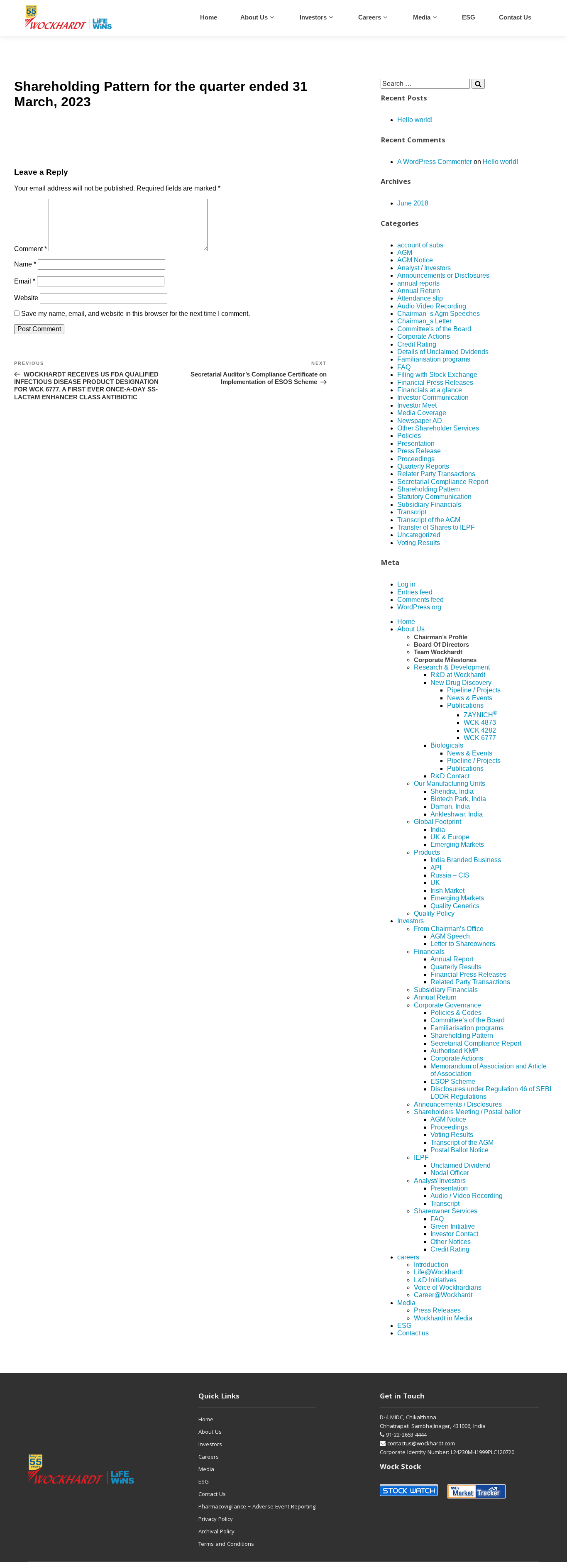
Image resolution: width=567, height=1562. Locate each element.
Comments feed (420, 599)
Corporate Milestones (445, 659)
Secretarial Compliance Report (442, 481)
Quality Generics (454, 905)
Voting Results (418, 542)
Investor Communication (433, 397)
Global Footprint (437, 821)
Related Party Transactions (470, 981)
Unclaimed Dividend (460, 1165)
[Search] (478, 84)
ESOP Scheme (452, 1081)
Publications (465, 705)
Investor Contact (454, 1233)
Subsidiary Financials (429, 504)
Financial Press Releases (435, 382)
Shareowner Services (445, 1211)
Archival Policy (216, 1532)
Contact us (515, 17)
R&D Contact (449, 776)
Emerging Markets (457, 844)
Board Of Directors (441, 644)
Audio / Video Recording (466, 1195)
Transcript (411, 512)
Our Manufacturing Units (449, 783)
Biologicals (446, 745)
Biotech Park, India (458, 798)
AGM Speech (450, 936)
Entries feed (415, 592)
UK (435, 882)
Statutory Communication (434, 496)
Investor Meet (417, 405)
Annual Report (451, 959)
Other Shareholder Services (438, 428)
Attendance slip (420, 298)
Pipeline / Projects (474, 690)
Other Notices (450, 1241)
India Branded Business (465, 859)
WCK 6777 (480, 737)
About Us (254, 17)
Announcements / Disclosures (458, 1104)
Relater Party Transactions (436, 473)
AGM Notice (415, 260)
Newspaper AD (419, 420)
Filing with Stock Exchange (437, 374)
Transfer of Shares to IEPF (436, 527)
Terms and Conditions (226, 1544)
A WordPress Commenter (434, 161)
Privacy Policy (215, 1519)
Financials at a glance (429, 390)
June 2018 (412, 203)
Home (208, 17)
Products (427, 852)
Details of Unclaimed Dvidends (443, 351)
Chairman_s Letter (424, 321)
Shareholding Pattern (428, 489)
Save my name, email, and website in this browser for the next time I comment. (135, 313)
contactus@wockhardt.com (420, 1444)
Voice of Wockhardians (447, 1287)
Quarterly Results (455, 966)
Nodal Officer (449, 1172)
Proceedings (416, 458)
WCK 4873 (480, 722)
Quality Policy (434, 913)
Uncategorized (418, 534)
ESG (468, 17)
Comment (30, 248)
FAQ (404, 367)
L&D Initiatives (435, 1279)
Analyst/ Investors (440, 1180)
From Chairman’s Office (449, 928)
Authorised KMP (454, 1050)
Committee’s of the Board (467, 1020)
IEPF (421, 1157)
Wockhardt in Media (443, 1318)
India (437, 829)
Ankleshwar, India (456, 814)
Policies (409, 435)
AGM (404, 252)
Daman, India (450, 806)
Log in (406, 584)
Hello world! (415, 119)
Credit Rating (416, 344)
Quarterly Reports (423, 466)
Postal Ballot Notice (459, 1150)
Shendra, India (452, 791)
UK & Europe (449, 837)
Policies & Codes (455, 1012)
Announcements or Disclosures (443, 275)
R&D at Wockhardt (457, 674)
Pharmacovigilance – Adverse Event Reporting (256, 1507)
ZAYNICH (480, 715)
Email (24, 281)
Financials (429, 951)
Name (25, 264)
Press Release (419, 451)
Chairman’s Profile (440, 636)
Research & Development (452, 667)
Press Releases (437, 1310)
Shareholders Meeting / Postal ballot (467, 1111)
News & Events (469, 698)
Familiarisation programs (433, 359)
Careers (208, 1457)
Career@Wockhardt (443, 1294)
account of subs (420, 245)
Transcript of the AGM (428, 519)
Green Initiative (452, 1226)
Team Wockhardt (438, 651)
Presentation (416, 443)
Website (26, 297)
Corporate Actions (423, 336)
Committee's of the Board (434, 328)
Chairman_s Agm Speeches (438, 313)
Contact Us (212, 1494)
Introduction (431, 1264)
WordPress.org (419, 607)
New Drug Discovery (460, 682)
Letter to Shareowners (462, 943)
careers (369, 17)
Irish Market (447, 890)
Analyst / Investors (424, 267)
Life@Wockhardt (438, 1272)
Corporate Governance (447, 1005)
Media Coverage (421, 412)
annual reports (418, 283)
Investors (313, 17)
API (435, 867)
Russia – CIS (449, 875)
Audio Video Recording (431, 306)
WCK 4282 (480, 730)
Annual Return (418, 290)
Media (421, 17)
